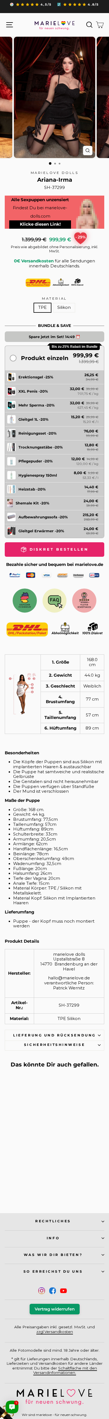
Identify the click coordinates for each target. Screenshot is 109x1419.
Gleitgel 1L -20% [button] (33, 419)
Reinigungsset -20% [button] (37, 433)
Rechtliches (53, 1221)
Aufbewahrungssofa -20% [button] (43, 517)
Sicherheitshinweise (54, 1045)
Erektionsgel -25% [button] (35, 377)
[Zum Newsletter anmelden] (25, 1394)
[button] (54, 358)
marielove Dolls (55, 173)
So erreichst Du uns (53, 1271)
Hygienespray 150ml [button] (37, 475)
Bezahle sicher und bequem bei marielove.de (54, 564)
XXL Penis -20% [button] (33, 391)
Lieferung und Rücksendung (54, 1035)
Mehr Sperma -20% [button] (36, 405)
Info (53, 1238)
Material (54, 298)
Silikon (64, 307)
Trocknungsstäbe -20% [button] (40, 447)
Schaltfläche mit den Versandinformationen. (65, 1370)
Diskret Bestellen (23, 1192)
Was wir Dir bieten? (53, 1255)
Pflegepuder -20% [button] (35, 461)
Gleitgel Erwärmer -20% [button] (41, 531)
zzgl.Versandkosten (54, 1331)
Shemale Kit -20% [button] (32, 503)
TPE (42, 307)
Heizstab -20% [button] (32, 489)
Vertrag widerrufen (55, 1309)
